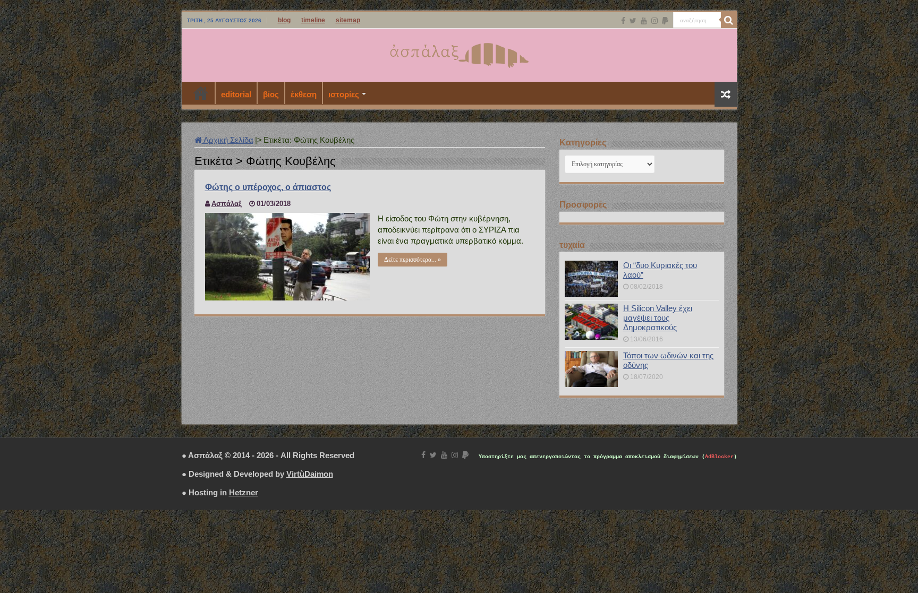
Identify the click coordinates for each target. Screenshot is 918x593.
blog (284, 20)
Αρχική (201, 93)
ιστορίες (343, 94)
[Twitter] (633, 20)
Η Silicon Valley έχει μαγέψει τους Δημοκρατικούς (657, 318)
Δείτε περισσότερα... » (412, 259)
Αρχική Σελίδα (227, 139)
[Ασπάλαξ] (459, 53)
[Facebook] (623, 20)
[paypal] (665, 20)
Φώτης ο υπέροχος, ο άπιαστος (268, 187)
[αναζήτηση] (729, 20)
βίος (271, 94)
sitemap (348, 20)
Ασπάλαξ (226, 204)
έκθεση (304, 94)
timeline (313, 20)
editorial (236, 94)
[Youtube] (644, 20)
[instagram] (654, 20)
